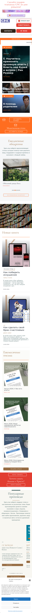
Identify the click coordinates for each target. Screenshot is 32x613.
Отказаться (16, 603)
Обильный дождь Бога (11, 183)
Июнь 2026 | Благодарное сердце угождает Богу (14, 461)
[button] (30, 580)
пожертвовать (24, 25)
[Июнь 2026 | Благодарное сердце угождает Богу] (16, 435)
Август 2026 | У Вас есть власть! (13, 389)
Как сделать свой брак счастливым (13, 328)
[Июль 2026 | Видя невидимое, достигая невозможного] (16, 399)
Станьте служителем (16, 89)
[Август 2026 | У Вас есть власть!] (16, 363)
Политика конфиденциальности (15, 611)
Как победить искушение (11, 273)
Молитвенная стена (13, 42)
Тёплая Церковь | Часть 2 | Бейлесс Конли (15, 548)
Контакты (8, 31)
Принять (16, 599)
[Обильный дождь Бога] (16, 160)
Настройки (16, 607)
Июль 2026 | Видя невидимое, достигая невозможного (12, 425)
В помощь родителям (10, 105)
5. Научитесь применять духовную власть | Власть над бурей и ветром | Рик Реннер (15, 65)
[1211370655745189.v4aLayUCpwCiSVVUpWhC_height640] (16, 526)
